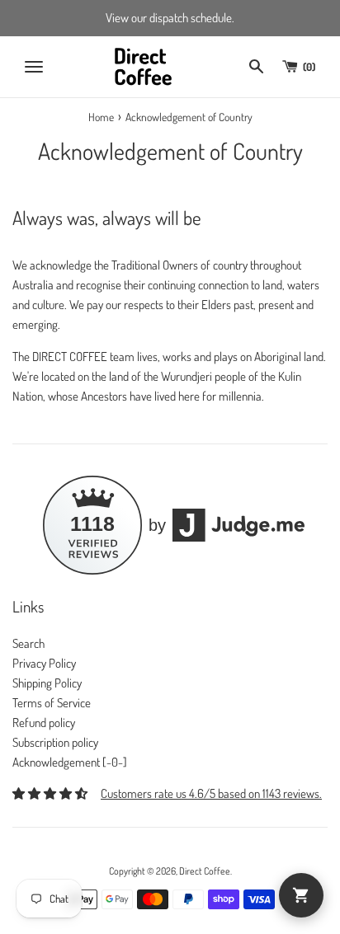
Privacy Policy (44, 663)
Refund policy (43, 722)
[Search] (256, 66)
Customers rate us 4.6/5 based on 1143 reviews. (211, 793)
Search (28, 643)
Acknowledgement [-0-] (69, 762)
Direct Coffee (204, 871)
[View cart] (301, 895)
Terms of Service (51, 703)
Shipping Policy (47, 683)
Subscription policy (55, 742)
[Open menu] (34, 66)
